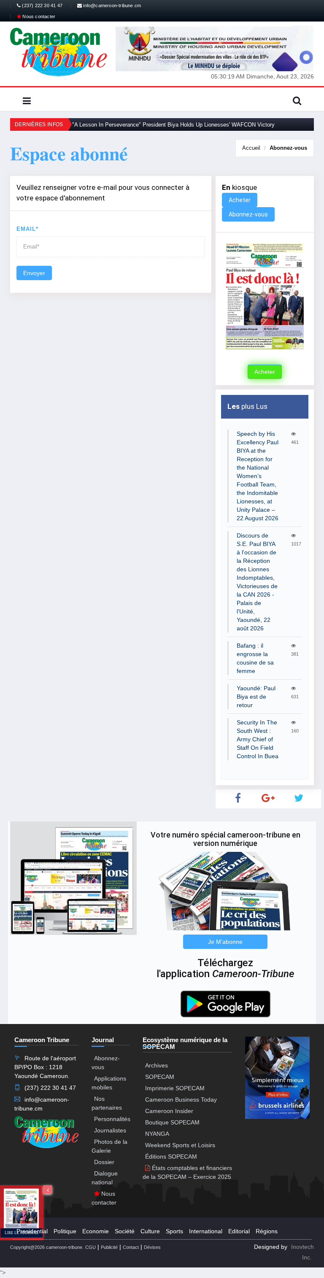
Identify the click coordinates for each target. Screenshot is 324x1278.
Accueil (251, 148)
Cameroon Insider (169, 1111)
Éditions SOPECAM (171, 1156)
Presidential (32, 1231)
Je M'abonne (225, 941)
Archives (156, 1065)
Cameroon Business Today (181, 1099)
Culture (150, 1231)
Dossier (104, 1162)
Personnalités (112, 1119)
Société (125, 1231)
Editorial (239, 1231)
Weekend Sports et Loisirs (180, 1145)
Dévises (152, 1247)
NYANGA (157, 1133)
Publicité (109, 1247)
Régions (267, 1231)
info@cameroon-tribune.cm (111, 5)
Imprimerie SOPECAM (175, 1088)
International (205, 1231)
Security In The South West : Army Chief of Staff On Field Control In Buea (257, 739)
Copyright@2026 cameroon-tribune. (47, 1247)
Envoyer (34, 273)
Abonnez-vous (288, 148)
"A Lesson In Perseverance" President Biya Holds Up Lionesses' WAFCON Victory (173, 125)
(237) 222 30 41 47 (41, 5)
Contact (131, 1247)
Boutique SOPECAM (172, 1122)
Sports (174, 1231)
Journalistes (110, 1130)
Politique (65, 1231)
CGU (90, 1247)
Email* (27, 229)
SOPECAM (159, 1076)
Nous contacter (38, 16)
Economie (95, 1231)
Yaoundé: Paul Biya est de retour (256, 696)
